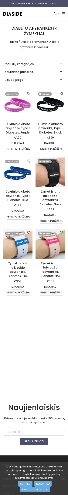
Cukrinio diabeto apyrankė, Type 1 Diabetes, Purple (17, 128)
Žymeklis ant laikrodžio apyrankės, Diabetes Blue (18, 269)
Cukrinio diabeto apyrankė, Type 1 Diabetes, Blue (17, 196)
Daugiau (18, 143)
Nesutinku (43, 484)
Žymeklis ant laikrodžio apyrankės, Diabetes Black (50, 198)
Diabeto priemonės (33, 42)
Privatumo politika (35, 489)
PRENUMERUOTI (34, 441)
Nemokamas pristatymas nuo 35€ (34, 3)
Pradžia (13, 42)
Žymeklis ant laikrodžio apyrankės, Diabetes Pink (50, 269)
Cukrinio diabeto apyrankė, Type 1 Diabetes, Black (50, 128)
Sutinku (25, 484)
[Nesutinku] (63, 478)
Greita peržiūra (18, 149)
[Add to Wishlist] (28, 93)
